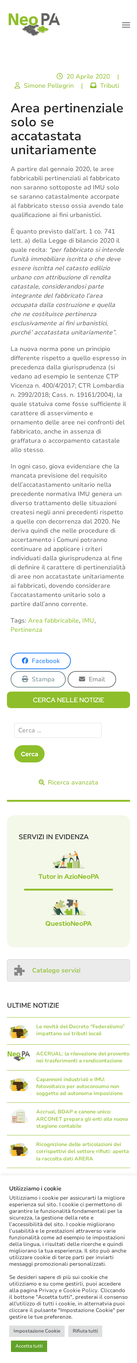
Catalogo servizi (56, 970)
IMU (88, 620)
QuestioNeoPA (68, 923)
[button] (126, 25)
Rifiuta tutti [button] (85, 1331)
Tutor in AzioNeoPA (68, 876)
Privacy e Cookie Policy (68, 1290)
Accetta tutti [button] (29, 1346)
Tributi (109, 85)
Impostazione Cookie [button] (37, 1331)
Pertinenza (26, 630)
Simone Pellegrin (49, 85)
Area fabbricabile (53, 620)
